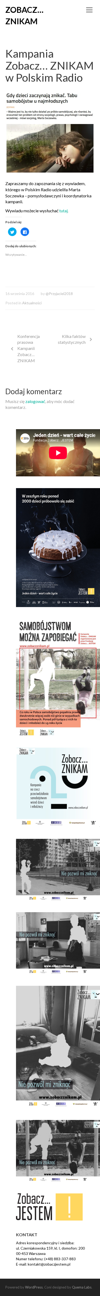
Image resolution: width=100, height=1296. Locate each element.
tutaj (63, 210)
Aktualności (32, 303)
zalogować (35, 401)
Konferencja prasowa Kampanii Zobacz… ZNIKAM (28, 348)
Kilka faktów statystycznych (72, 339)
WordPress (34, 1287)
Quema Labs (81, 1287)
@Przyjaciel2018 (59, 293)
